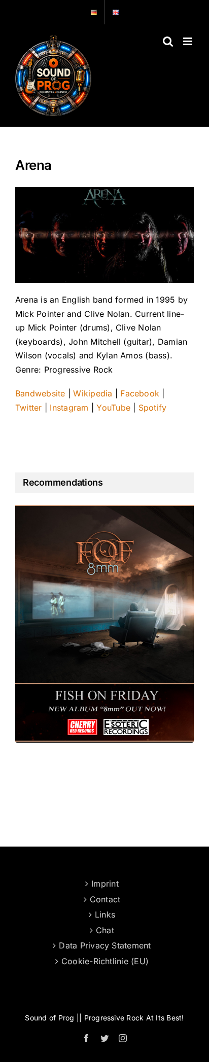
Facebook (139, 393)
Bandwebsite (40, 393)
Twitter (28, 407)
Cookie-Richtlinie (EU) (105, 961)
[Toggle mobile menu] (188, 41)
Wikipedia (92, 393)
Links (105, 914)
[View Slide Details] (104, 623)
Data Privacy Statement (105, 945)
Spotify (152, 407)
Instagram (69, 407)
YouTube (114, 407)
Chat (105, 930)
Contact (105, 899)
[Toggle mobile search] (168, 41)
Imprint (105, 883)
